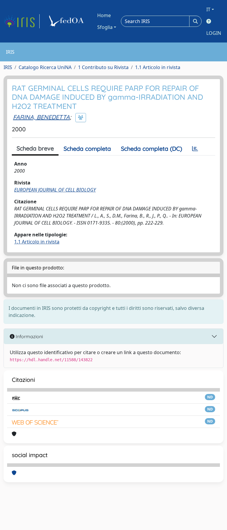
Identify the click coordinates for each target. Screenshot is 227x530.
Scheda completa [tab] (87, 148)
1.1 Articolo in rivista (157, 67)
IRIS (8, 67)
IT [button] (208, 9)
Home (104, 15)
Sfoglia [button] (105, 27)
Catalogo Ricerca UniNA (45, 67)
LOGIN (213, 33)
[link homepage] (22, 21)
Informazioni (28, 336)
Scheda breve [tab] (35, 148)
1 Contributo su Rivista (103, 67)
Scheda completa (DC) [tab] (151, 148)
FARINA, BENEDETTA (41, 117)
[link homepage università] (67, 21)
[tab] (195, 149)
